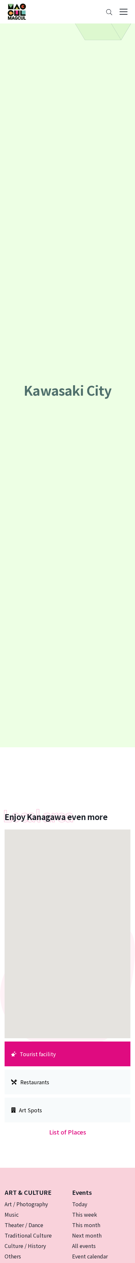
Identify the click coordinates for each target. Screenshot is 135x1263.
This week (84, 1214)
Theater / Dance (24, 1225)
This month (86, 1225)
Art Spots (30, 1110)
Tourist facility (38, 1054)
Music (12, 1214)
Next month (87, 1235)
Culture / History (25, 1246)
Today (79, 1204)
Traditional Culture (28, 1235)
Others (13, 1256)
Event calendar (90, 1256)
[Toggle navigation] (123, 12)
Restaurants (34, 1082)
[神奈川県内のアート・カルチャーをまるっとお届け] (16, 11)
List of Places (67, 1132)
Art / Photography (26, 1204)
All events (84, 1246)
